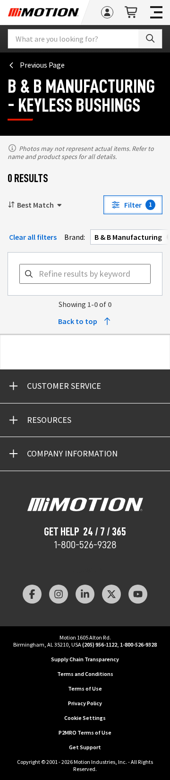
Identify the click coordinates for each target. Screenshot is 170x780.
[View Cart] (132, 12)
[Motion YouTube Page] (137, 594)
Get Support (85, 747)
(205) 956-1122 (99, 644)
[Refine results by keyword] (28, 274)
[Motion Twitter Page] (111, 594)
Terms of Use (85, 688)
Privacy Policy (85, 703)
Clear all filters (33, 237)
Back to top (77, 321)
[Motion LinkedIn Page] (85, 594)
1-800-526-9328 (85, 545)
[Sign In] (107, 12)
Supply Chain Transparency (85, 659)
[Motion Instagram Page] (58, 594)
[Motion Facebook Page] (32, 594)
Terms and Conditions (85, 673)
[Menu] (156, 12)
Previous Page (42, 65)
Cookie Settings (85, 717)
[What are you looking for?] (150, 38)
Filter (138, 205)
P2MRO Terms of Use (85, 732)
